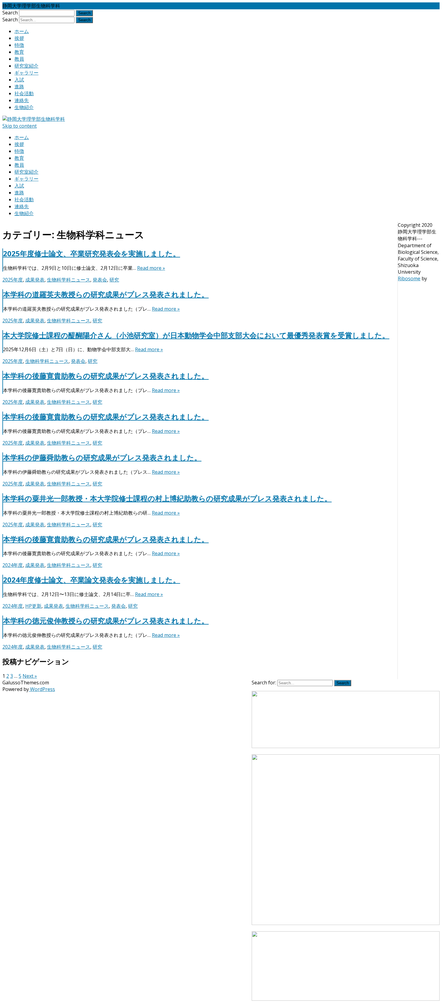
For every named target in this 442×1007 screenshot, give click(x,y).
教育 (19, 52)
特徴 (19, 45)
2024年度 (12, 565)
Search (10, 12)
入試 (19, 79)
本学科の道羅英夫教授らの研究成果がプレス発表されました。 (106, 294)
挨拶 (19, 38)
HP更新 (33, 606)
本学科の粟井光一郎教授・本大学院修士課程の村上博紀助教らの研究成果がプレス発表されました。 (167, 498)
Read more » (151, 268)
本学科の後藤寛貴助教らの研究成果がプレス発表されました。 (106, 376)
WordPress (42, 689)
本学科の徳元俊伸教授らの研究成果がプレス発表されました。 (106, 620)
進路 (19, 86)
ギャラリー (26, 72)
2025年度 (12, 279)
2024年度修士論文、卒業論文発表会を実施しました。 (91, 580)
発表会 (100, 279)
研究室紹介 (26, 65)
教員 (19, 59)
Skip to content (19, 126)
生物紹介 (24, 107)
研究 (114, 279)
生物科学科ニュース (68, 279)
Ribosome (409, 278)
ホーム (21, 31)
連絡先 (21, 100)
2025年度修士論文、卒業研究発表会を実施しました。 (91, 253)
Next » (30, 676)
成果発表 (35, 279)
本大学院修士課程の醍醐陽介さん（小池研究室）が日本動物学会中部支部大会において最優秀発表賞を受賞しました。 (196, 335)
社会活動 (24, 93)
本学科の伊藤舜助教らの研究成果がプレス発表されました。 (102, 457)
